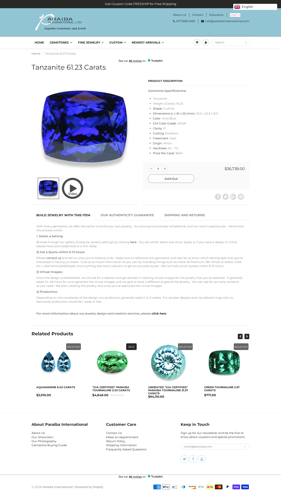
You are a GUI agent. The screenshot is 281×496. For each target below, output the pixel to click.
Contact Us (114, 433)
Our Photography (44, 441)
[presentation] (240, 336)
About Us (179, 15)
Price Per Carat (163, 153)
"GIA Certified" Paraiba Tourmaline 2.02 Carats (111, 389)
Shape (157, 108)
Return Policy (115, 441)
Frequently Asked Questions (126, 449)
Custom (116, 42)
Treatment (160, 138)
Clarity (157, 128)
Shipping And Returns (184, 215)
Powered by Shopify (89, 487)
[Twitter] (184, 459)
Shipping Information (121, 445)
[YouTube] (201, 459)
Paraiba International (57, 487)
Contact (197, 15)
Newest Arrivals (146, 42)
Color (156, 118)
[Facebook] (193, 459)
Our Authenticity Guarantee (127, 215)
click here (159, 313)
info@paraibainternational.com (227, 21)
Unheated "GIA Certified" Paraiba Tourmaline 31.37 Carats (168, 390)
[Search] (246, 43)
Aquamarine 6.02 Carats (55, 387)
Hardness (159, 148)
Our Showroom (42, 437)
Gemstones (59, 42)
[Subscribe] (244, 447)
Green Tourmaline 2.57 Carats (222, 389)
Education (216, 15)
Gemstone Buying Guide (49, 445)
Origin (157, 143)
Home (39, 42)
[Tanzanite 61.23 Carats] (84, 127)
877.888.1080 (185, 21)
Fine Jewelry (89, 42)
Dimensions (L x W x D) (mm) (174, 113)
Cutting (158, 133)
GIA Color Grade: (164, 123)
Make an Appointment (122, 437)
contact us (53, 258)
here (133, 242)
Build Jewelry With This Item (63, 215)
